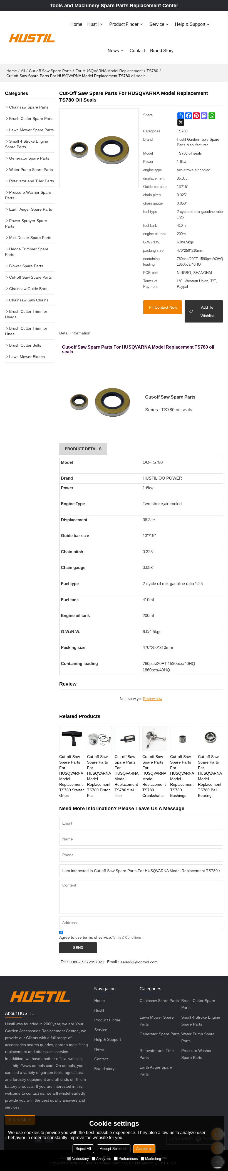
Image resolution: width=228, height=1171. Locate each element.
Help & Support (190, 24)
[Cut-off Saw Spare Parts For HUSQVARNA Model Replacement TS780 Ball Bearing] (210, 738)
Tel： (65, 962)
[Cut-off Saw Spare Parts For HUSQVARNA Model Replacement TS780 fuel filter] (127, 738)
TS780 (152, 71)
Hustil (93, 24)
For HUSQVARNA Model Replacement (109, 71)
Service (156, 24)
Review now (152, 699)
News (113, 50)
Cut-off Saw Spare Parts (50, 71)
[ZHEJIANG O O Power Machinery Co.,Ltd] (31, 37)
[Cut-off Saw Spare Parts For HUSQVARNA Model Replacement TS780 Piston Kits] (99, 738)
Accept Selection (113, 1149)
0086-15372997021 (87, 962)
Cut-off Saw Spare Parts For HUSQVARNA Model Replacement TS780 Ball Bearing (210, 776)
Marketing (153, 1159)
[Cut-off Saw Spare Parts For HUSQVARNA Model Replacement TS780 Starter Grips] (71, 738)
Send (78, 948)
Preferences (128, 1159)
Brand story (162, 50)
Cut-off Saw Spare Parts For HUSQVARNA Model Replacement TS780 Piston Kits (99, 776)
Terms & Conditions (127, 938)
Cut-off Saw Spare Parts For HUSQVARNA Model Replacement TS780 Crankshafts (154, 776)
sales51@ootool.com (139, 962)
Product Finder (123, 24)
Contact (137, 50)
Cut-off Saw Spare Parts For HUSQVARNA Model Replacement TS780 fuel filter (126, 776)
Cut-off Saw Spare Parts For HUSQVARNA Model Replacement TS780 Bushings (182, 776)
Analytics (103, 1159)
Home (76, 24)
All (23, 71)
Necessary (80, 1159)
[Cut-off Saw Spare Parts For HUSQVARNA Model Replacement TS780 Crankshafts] (154, 738)
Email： (114, 962)
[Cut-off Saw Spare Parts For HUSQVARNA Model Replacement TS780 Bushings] (182, 738)
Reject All (83, 1149)
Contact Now (166, 307)
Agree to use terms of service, (100, 937)
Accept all (144, 1149)
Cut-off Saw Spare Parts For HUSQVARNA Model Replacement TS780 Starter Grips (71, 776)
